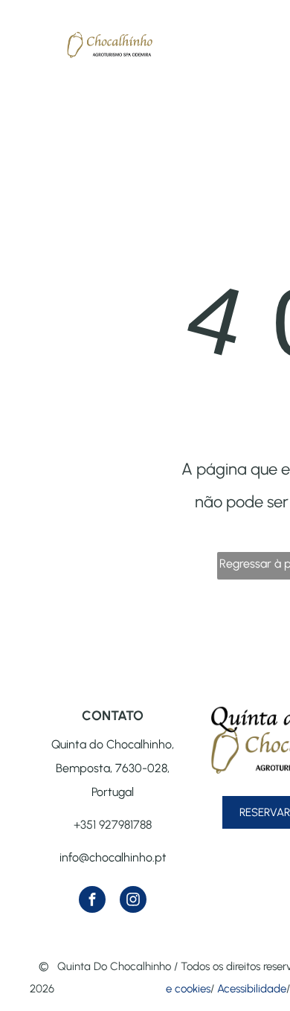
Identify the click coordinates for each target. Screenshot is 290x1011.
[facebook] (92, 901)
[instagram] (133, 901)
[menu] (22, 57)
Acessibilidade (251, 988)
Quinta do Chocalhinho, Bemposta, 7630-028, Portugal (112, 768)
